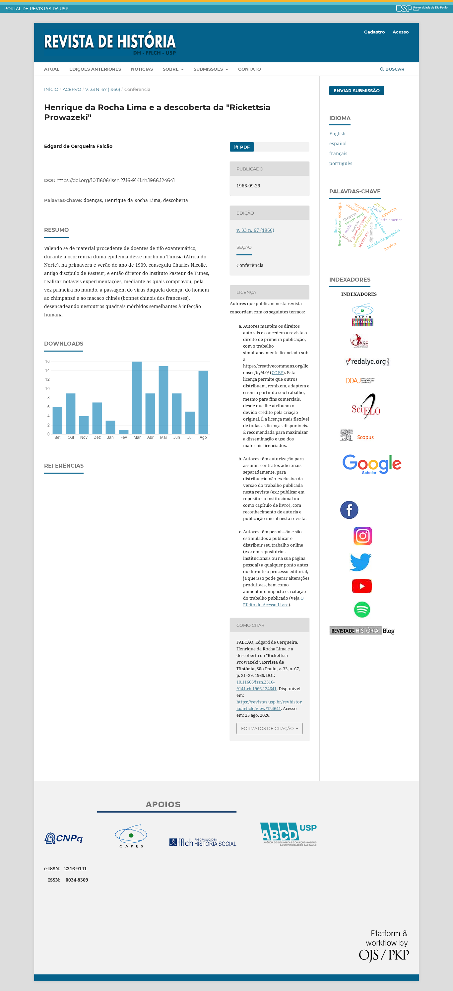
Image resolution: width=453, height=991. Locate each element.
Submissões (209, 69)
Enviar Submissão (357, 90)
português (340, 163)
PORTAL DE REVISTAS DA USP (36, 9)
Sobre (171, 69)
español (338, 143)
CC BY (277, 372)
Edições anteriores (95, 69)
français (338, 153)
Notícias (142, 69)
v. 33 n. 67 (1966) (102, 89)
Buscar (394, 69)
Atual (51, 69)
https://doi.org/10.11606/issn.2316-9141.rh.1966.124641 (115, 180)
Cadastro (374, 31)
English (337, 133)
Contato (249, 69)
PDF (244, 147)
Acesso (401, 31)
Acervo (72, 89)
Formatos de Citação (267, 728)
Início (51, 89)
